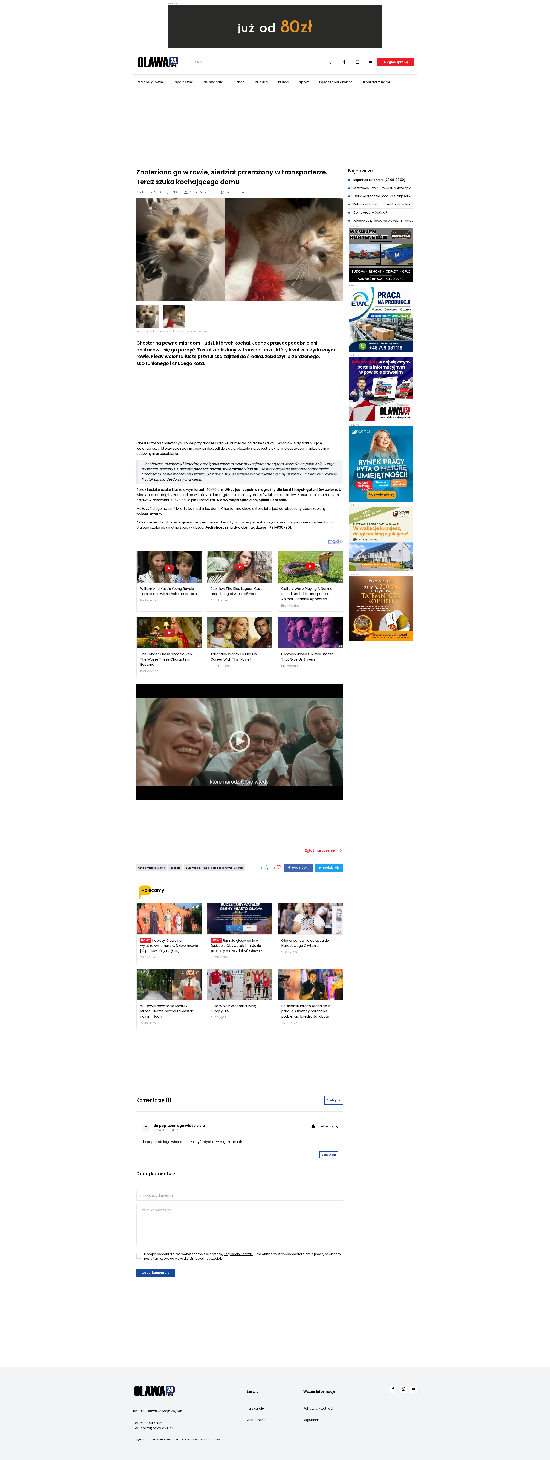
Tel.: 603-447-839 (148, 1422)
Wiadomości (256, 1420)
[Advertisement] (275, 127)
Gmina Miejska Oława (151, 868)
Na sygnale (213, 82)
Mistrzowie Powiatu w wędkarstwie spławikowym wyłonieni (383, 188)
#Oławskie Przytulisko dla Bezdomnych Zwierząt (214, 868)
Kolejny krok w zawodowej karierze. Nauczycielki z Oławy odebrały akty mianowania (383, 204)
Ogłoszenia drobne (336, 82)
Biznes (238, 82)
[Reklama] (275, 26)
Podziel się (331, 867)
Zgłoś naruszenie (320, 850)
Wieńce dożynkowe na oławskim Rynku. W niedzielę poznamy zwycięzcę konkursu (383, 220)
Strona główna (151, 82)
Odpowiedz (328, 1154)
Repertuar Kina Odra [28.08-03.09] (379, 180)
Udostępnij (300, 867)
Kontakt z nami (376, 82)
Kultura (261, 82)
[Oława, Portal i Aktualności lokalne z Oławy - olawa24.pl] (157, 62)
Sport (304, 82)
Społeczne (184, 82)
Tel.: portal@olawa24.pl (153, 1428)
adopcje (175, 868)
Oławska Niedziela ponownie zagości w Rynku (383, 196)
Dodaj (331, 1100)
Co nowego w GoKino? (370, 212)
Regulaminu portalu (238, 1254)
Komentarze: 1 (237, 192)
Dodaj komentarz (156, 1273)
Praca (283, 82)
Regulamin (311, 1420)
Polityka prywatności (319, 1408)
